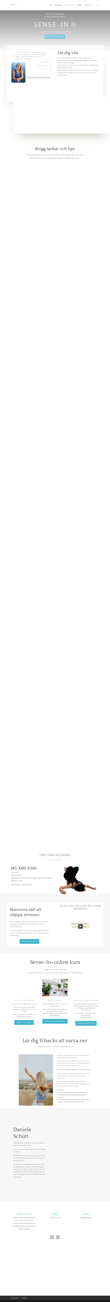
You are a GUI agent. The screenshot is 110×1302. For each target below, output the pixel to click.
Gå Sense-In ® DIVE (55, 37)
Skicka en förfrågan (55, 1021)
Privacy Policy (15, 1298)
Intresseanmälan (86, 1023)
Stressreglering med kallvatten (24, 828)
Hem (50, 5)
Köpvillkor (24, 1298)
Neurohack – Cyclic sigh (22, 676)
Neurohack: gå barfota (21, 525)
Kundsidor (87, 5)
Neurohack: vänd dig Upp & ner (25, 601)
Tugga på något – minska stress (25, 752)
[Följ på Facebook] (52, 1237)
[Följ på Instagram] (58, 1237)
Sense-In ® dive (29, 941)
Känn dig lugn (18, 452)
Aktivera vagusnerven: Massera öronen (28, 300)
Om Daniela (79, 5)
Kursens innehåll (58, 5)
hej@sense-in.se (85, 1218)
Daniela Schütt (18, 228)
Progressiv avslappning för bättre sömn (28, 225)
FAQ (66, 5)
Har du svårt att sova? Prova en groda (27, 376)
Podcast (71, 5)
